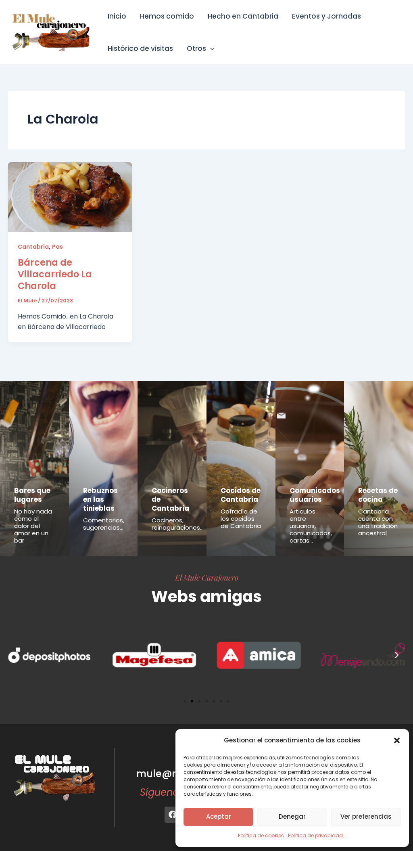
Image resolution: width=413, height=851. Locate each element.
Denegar (292, 816)
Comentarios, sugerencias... (103, 524)
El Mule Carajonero (206, 577)
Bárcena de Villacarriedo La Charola (55, 274)
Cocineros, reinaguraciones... (178, 524)
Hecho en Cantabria (243, 16)
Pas (57, 247)
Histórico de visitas (140, 48)
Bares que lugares (32, 495)
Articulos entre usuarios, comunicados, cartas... (311, 526)
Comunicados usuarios (315, 495)
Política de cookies (261, 835)
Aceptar (218, 816)
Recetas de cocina (378, 495)
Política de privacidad (315, 835)
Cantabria (33, 247)
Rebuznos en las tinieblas (100, 499)
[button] (397, 740)
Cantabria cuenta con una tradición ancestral (378, 522)
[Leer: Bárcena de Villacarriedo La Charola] (70, 196)
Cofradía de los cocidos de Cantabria (241, 518)
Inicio (117, 16)
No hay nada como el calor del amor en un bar (33, 526)
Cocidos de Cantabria (241, 495)
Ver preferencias (366, 816)
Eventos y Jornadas (326, 16)
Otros (196, 48)
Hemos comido (167, 16)
